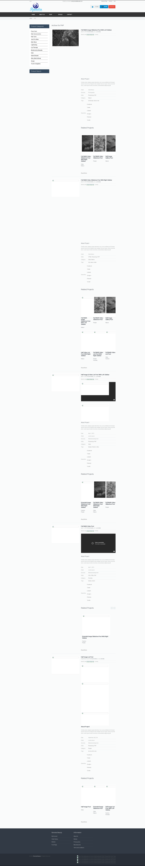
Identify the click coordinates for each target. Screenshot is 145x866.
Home (33, 14)
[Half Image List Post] (65, 665)
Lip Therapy (34, 47)
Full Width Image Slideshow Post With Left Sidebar (96, 30)
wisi (95, 751)
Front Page (54, 844)
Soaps (33, 61)
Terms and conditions (79, 847)
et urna (90, 751)
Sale (32, 53)
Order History (55, 839)
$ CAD (96, 6)
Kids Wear (34, 42)
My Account (54, 836)
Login (30, 1)
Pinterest (89, 117)
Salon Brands (35, 55)
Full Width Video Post (87, 526)
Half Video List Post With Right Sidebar (85, 354)
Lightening (34, 45)
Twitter (88, 107)
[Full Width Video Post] (65, 534)
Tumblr (88, 120)
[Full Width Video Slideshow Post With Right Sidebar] (65, 188)
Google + (89, 113)
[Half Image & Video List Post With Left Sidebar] (65, 382)
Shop (50, 14)
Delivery (75, 839)
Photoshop (91, 95)
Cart (115, 1)
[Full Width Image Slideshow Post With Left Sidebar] (65, 38)
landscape (90, 100)
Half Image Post (86, 807)
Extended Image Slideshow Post (98, 807)
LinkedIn (89, 110)
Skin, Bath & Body (36, 58)
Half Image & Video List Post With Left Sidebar (95, 374)
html (93, 751)
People (95, 161)
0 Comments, (90, 31)
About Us (42, 14)
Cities (82, 164)
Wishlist (110, 1)
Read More (84, 173)
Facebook (89, 104)
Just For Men (35, 39)
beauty (89, 447)
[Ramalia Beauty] (36, 7)
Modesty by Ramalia (36, 50)
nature (95, 100)
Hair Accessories (36, 34)
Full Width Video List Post (110, 353)
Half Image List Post (87, 657)
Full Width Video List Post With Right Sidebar (98, 354)
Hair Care (33, 36)
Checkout (112, 6)
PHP (95, 95)
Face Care (34, 31)
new (98, 100)
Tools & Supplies (36, 63)
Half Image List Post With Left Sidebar (110, 808)
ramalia (99, 31)
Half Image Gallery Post (109, 157)
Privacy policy (77, 842)
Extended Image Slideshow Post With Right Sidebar (86, 505)
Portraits (95, 360)
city (89, 262)
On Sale (60, 14)
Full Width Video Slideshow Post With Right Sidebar (86, 159)
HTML (89, 256)
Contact (69, 14)
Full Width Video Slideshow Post (98, 157)
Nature (89, 98)
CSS (89, 575)
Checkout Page (104, 1)
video (95, 262)
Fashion (107, 358)
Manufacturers (77, 844)
